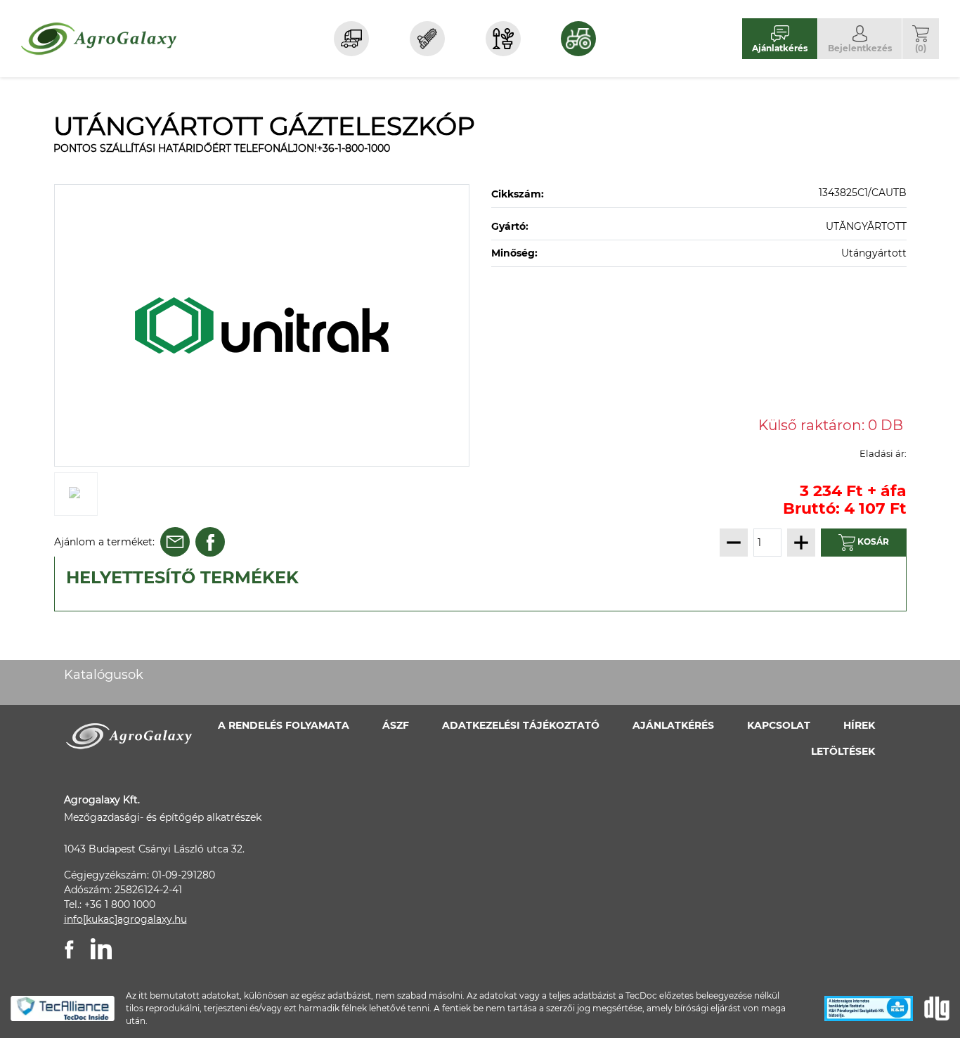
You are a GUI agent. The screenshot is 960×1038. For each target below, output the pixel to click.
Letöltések (843, 751)
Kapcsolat (778, 725)
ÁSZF (395, 725)
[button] (920, 38)
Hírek (859, 725)
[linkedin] (101, 948)
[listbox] (262, 325)
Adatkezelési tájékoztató (520, 725)
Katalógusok (103, 674)
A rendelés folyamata (283, 725)
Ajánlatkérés (673, 725)
